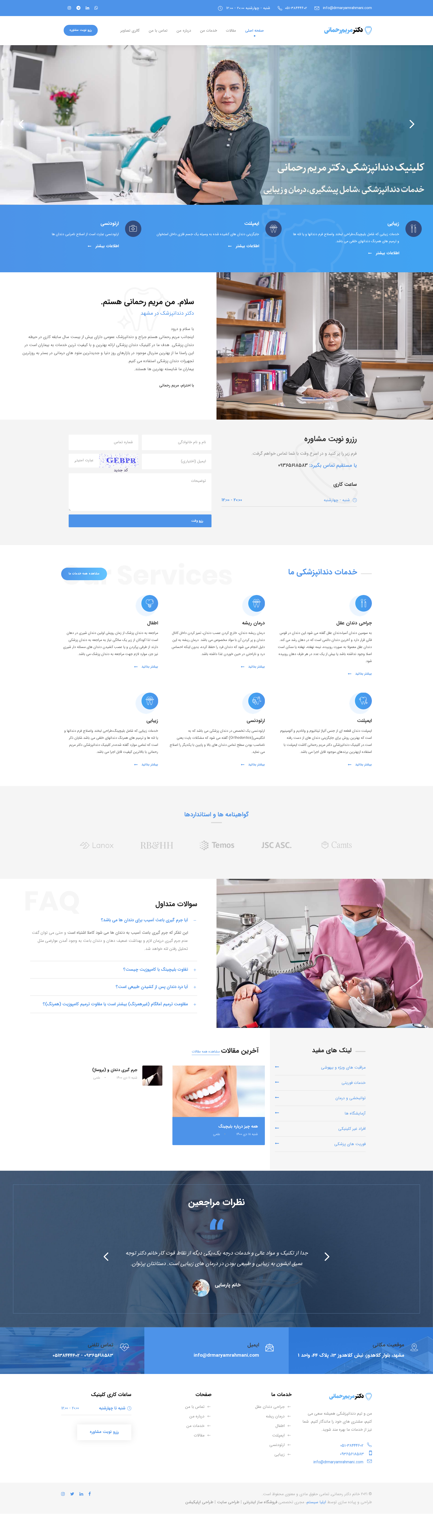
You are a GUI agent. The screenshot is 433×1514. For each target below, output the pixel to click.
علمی (216, 1134)
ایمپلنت (278, 1435)
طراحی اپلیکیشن (199, 1502)
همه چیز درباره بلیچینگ (238, 1126)
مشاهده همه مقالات (206, 1051)
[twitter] (77, 8)
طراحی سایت (228, 1502)
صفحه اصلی (254, 31)
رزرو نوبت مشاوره (80, 30)
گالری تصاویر (130, 31)
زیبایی (279, 1454)
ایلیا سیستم (316, 1502)
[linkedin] (86, 8)
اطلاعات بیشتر (387, 253)
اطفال (280, 1426)
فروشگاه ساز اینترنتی (260, 1502)
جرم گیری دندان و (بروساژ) (114, 1070)
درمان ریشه (275, 1416)
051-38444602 (351, 1445)
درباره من (183, 31)
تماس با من (158, 31)
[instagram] (69, 8)
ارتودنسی (277, 1445)
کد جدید (121, 470)
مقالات (231, 31)
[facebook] (95, 8)
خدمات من (208, 31)
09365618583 (293, 465)
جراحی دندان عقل (270, 1407)
